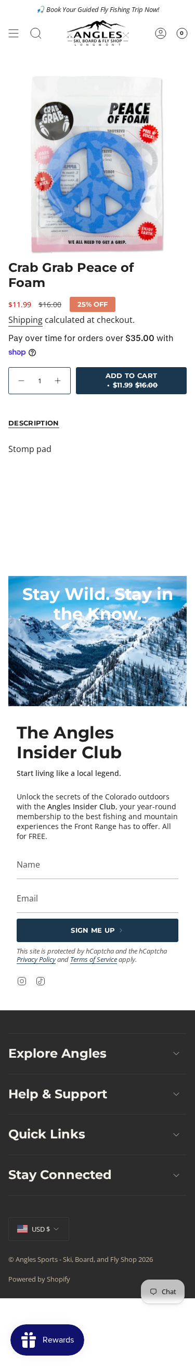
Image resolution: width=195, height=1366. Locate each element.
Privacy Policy (36, 959)
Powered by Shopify (39, 1279)
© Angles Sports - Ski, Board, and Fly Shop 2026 (80, 1259)
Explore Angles (57, 1053)
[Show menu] (13, 33)
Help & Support (57, 1093)
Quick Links (46, 1134)
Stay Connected (60, 1174)
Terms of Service (93, 959)
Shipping (25, 319)
